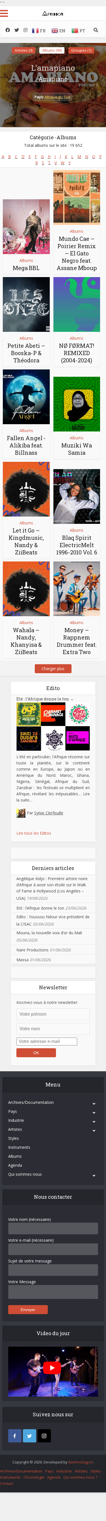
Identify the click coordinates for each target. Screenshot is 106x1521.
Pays (12, 1111)
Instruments (19, 1147)
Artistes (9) (24, 50)
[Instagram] (44, 1435)
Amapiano (53, 79)
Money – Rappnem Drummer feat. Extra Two (77, 641)
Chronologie (33, 1477)
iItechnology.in (80, 1462)
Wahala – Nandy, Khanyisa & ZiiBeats (26, 641)
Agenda (15, 1165)
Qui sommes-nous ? (80, 1477)
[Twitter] (29, 1435)
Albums (26, 260)
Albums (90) (52, 50)
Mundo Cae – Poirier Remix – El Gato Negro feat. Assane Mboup (77, 253)
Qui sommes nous (25, 1174)
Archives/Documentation (31, 1102)
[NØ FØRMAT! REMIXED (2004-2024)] (76, 304)
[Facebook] (14, 1435)
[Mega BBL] (26, 226)
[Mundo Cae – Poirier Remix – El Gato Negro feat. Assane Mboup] (76, 197)
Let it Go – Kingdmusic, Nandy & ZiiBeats (26, 541)
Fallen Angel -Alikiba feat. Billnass (26, 445)
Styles (13, 1138)
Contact (6, 1483)
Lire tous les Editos (33, 833)
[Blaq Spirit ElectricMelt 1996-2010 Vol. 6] (76, 496)
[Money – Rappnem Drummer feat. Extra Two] (76, 588)
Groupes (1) (81, 50)
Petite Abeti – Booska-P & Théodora (26, 353)
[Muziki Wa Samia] (76, 404)
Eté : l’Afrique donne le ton (45, 699)
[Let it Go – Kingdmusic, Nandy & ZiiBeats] (26, 489)
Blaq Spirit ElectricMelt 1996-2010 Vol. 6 (76, 545)
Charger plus (53, 668)
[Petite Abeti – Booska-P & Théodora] (26, 304)
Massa (22, 959)
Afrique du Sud (57, 96)
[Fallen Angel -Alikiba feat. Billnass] (26, 396)
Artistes (15, 1129)
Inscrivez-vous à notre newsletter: (47, 1002)
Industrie (16, 1120)
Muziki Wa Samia (76, 449)
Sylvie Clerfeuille (48, 813)
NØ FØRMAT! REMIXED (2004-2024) (76, 353)
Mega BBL (26, 267)
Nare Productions (32, 950)
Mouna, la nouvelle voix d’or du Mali (49, 932)
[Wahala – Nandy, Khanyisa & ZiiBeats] (26, 588)
